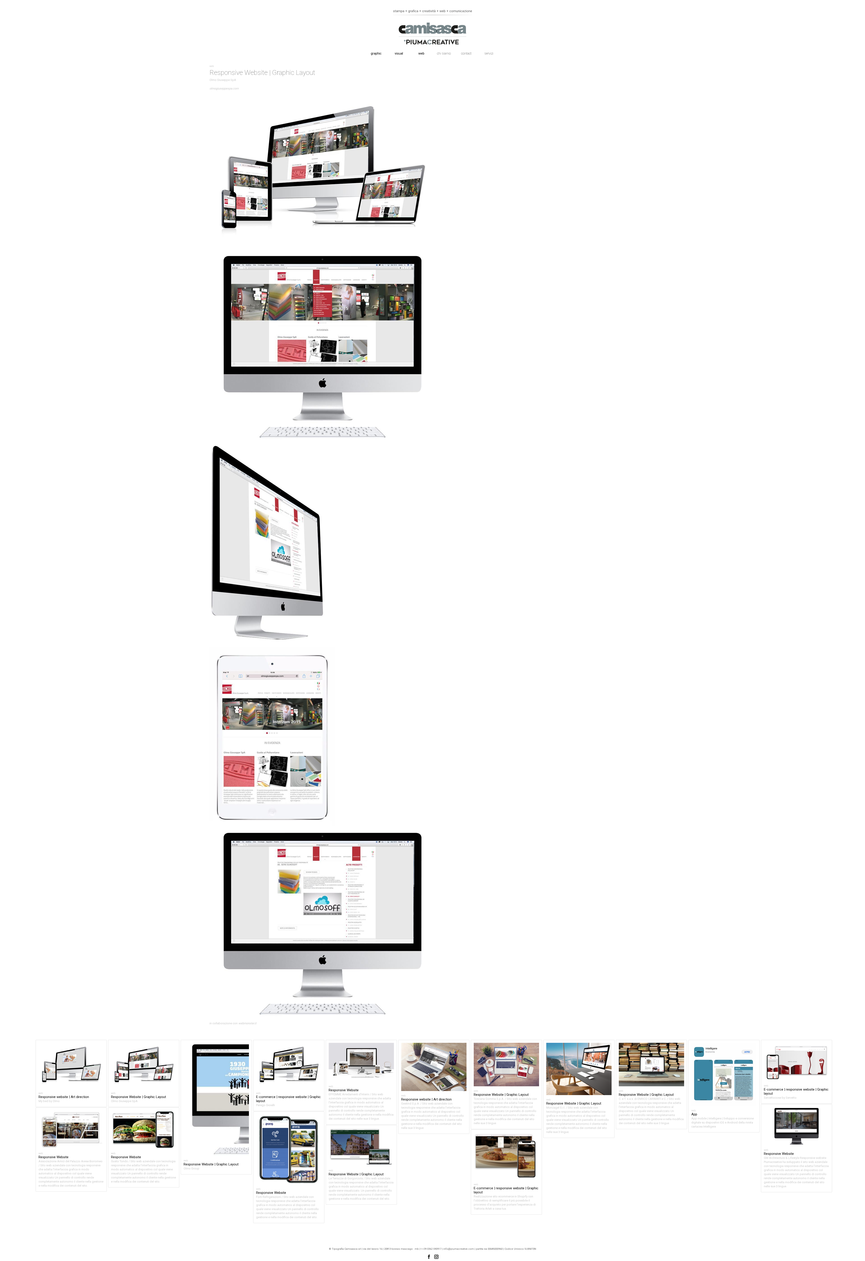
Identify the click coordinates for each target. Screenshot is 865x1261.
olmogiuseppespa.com (224, 88)
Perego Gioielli (265, 1105)
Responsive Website (344, 1090)
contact (466, 53)
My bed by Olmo (49, 1101)
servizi (489, 53)
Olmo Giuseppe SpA (222, 80)
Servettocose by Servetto (780, 1097)
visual (399, 53)
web (421, 53)
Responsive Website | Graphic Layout (138, 1097)
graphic (376, 53)
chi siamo (444, 53)
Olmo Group (191, 1168)
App (694, 1114)
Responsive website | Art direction (64, 1097)
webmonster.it (247, 1023)
